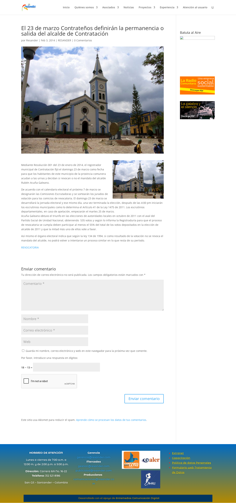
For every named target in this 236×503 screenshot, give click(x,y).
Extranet (178, 453)
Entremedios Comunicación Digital (137, 498)
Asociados (108, 7)
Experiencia (167, 7)
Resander (32, 40)
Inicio (66, 7)
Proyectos (145, 7)
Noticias (129, 7)
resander (98, 457)
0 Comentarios (83, 40)
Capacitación (181, 458)
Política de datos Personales (191, 462)
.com (107, 457)
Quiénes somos (84, 7)
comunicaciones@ (85, 479)
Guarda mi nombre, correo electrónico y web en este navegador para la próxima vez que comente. (86, 351)
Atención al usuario (195, 7)
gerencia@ (84, 457)
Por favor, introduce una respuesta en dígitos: (49, 358)
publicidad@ (84, 470)
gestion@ (84, 466)
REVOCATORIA (30, 247)
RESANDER (64, 40)
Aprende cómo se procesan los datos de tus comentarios (111, 420)
